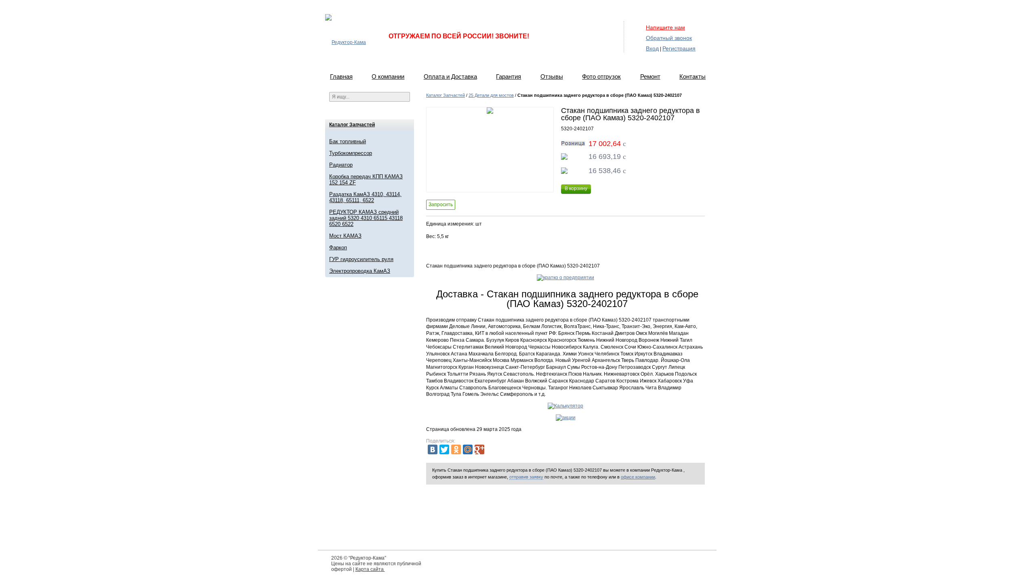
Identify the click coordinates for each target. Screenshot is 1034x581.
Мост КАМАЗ (345, 236)
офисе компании (638, 476)
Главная (341, 76)
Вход (652, 48)
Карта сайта (370, 569)
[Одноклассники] (456, 449)
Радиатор (341, 165)
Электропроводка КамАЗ (359, 271)
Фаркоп (338, 248)
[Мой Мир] (468, 449)
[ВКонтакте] (432, 449)
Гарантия (508, 76)
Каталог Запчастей (352, 124)
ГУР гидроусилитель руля (361, 259)
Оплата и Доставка (450, 76)
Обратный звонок (669, 38)
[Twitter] (444, 449)
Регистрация (679, 48)
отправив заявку (526, 476)
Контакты (692, 76)
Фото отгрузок (601, 76)
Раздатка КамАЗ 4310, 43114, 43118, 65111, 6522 (365, 197)
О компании (388, 76)
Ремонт (650, 76)
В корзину (576, 188)
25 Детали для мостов (491, 95)
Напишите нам (665, 27)
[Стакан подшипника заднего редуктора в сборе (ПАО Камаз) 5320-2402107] (490, 149)
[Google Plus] (479, 449)
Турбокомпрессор (350, 153)
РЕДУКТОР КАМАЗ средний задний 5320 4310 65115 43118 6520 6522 (366, 218)
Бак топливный (347, 141)
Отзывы (551, 76)
